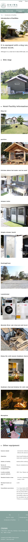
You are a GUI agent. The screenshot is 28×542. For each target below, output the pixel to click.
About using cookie (10, 539)
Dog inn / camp (10, 517)
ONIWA (4, 528)
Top (10, 514)
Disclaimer (3, 539)
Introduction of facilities (10, 519)
